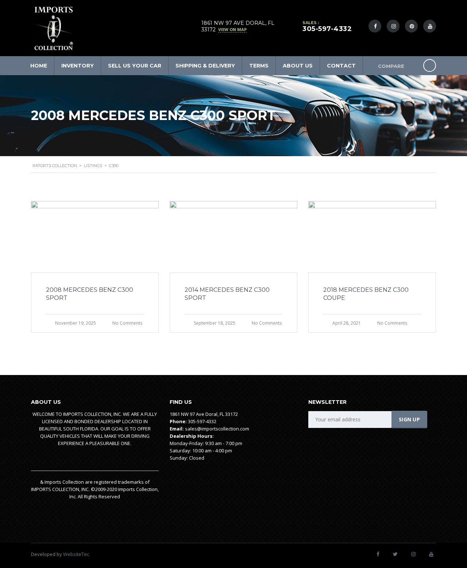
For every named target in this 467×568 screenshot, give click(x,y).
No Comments (127, 323)
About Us (298, 65)
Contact (341, 65)
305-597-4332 (327, 29)
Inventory (77, 65)
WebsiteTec (76, 554)
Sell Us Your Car (134, 65)
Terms (259, 65)
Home (38, 65)
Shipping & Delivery (205, 65)
